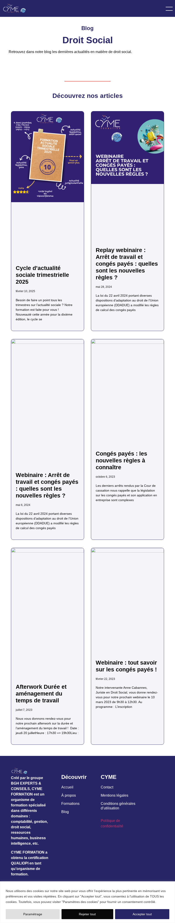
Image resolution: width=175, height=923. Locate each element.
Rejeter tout (87, 914)
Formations (70, 804)
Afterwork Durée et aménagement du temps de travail (41, 693)
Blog (65, 812)
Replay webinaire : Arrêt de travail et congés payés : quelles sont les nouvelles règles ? (127, 263)
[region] (87, 902)
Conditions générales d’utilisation (118, 806)
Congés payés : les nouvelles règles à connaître (121, 460)
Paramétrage (32, 914)
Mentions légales (114, 795)
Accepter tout (142, 914)
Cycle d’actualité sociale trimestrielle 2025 (42, 275)
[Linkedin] (105, 841)
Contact (107, 787)
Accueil (67, 787)
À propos (68, 795)
